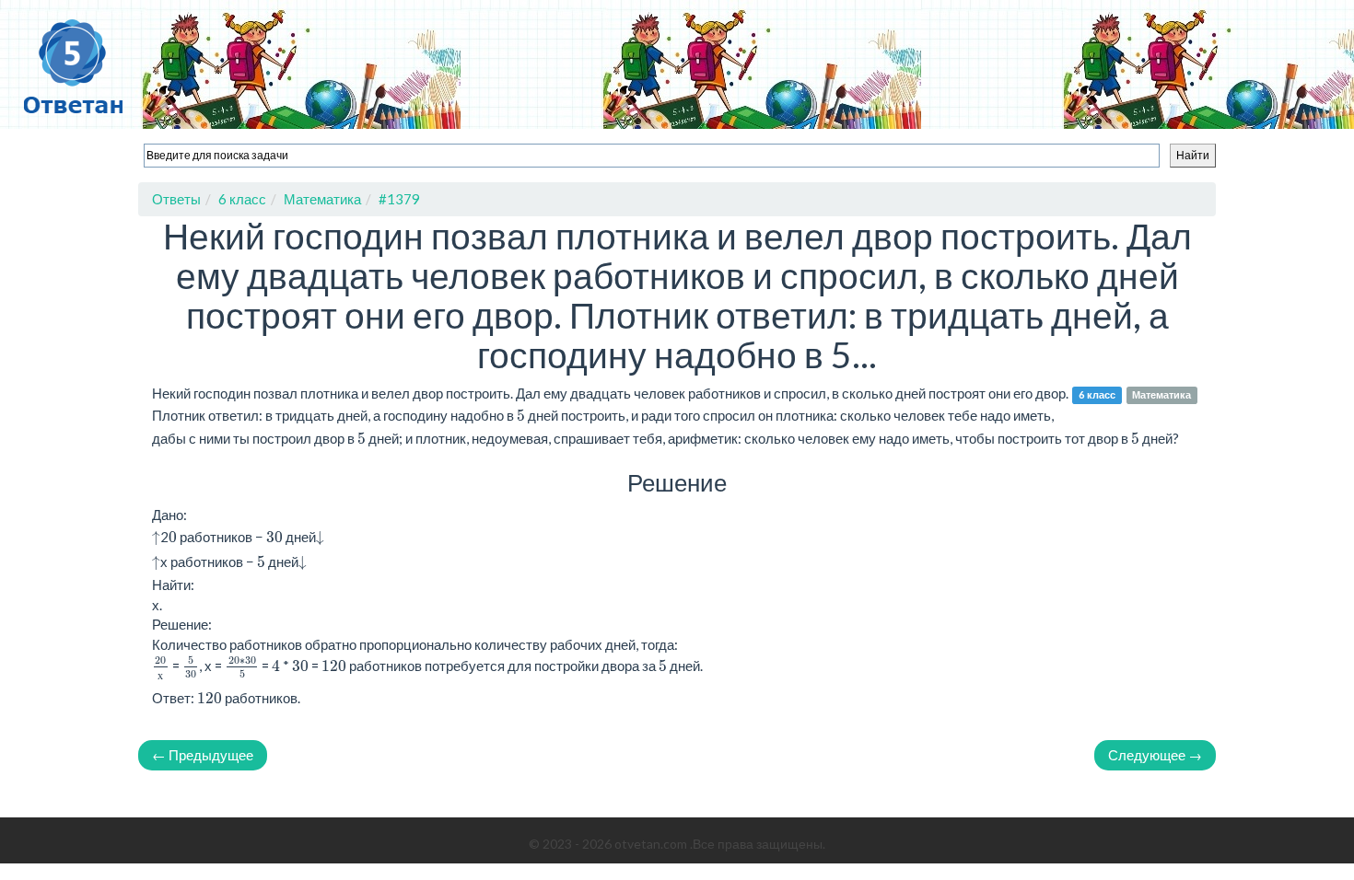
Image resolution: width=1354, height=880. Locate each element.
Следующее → (1155, 755)
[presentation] (156, 538)
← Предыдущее (202, 755)
